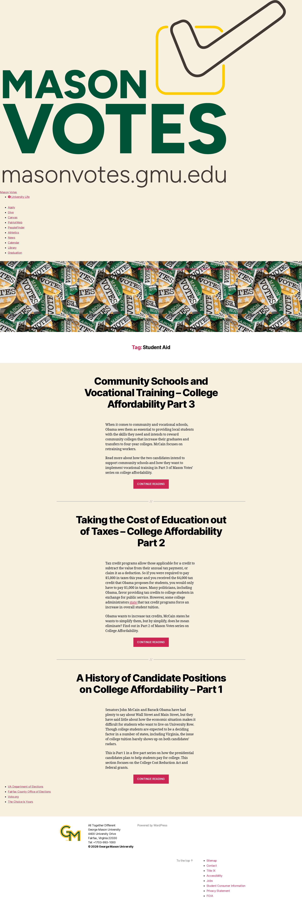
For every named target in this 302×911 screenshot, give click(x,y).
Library (12, 247)
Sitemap (212, 860)
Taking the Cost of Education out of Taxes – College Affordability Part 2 (151, 531)
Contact (262, 269)
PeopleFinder (16, 227)
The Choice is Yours (20, 801)
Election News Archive (215, 269)
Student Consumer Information (226, 885)
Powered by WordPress (152, 825)
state (134, 602)
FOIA (210, 895)
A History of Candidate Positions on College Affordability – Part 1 (151, 683)
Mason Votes (8, 192)
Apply (11, 207)
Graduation (15, 252)
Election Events (243, 269)
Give (11, 212)
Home (148, 269)
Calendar (13, 242)
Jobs (210, 880)
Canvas (12, 217)
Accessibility (215, 875)
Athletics (13, 232)
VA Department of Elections (25, 786)
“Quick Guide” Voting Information (176, 269)
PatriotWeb (15, 222)
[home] (139, 269)
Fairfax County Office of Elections (29, 791)
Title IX (211, 870)
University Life (20, 196)
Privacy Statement (218, 890)
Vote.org (13, 796)
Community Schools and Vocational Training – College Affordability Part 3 (151, 392)
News (11, 237)
